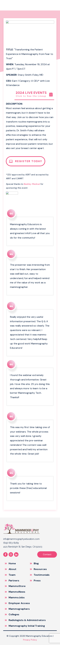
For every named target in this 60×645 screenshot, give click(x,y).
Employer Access (19, 603)
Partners (14, 580)
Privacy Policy (30, 639)
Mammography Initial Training (27, 625)
